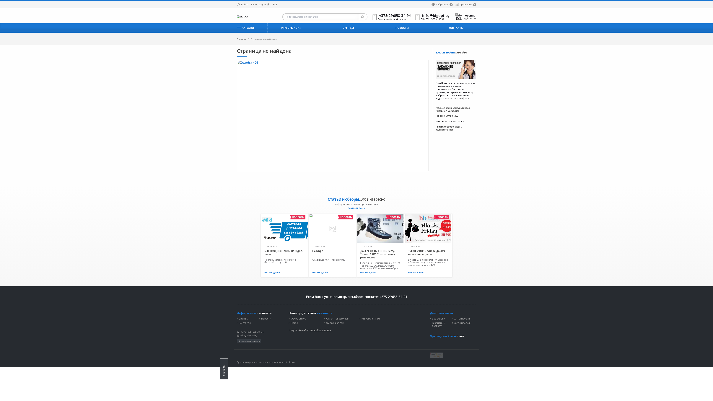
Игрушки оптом (371, 318)
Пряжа (294, 323)
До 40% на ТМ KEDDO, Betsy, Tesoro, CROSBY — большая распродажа (377, 254)
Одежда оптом (335, 323)
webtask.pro (288, 362)
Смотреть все (355, 208)
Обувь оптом (298, 318)
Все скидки (438, 318)
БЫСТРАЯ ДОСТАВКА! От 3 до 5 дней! (283, 252)
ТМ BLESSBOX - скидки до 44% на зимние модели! (426, 252)
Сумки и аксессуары (337, 318)
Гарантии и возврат (438, 325)
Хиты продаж (462, 318)
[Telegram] (432, 341)
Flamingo (317, 251)
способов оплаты (320, 330)
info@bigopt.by (248, 335)
